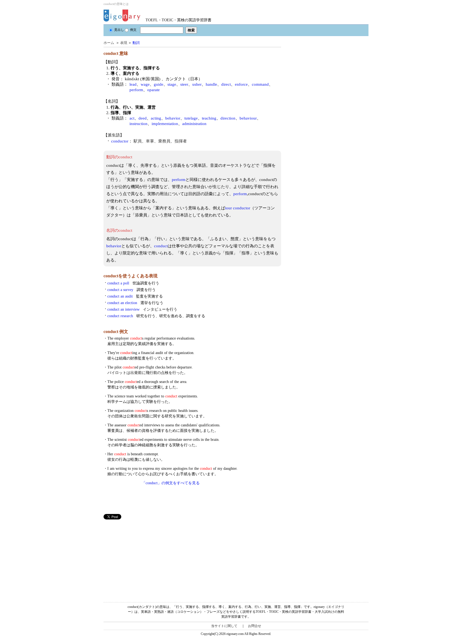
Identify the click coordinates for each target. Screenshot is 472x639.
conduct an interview (142, 309)
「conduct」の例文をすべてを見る (171, 483)
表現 (123, 43)
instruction (138, 123)
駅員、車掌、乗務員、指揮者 (160, 141)
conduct (161, 246)
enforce (241, 84)
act (131, 118)
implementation (165, 123)
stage (171, 84)
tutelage (191, 118)
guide (158, 84)
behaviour (248, 118)
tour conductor (237, 208)
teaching (209, 118)
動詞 (136, 43)
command (260, 84)
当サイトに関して (224, 626)
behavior (172, 118)
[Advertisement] (144, 558)
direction (227, 118)
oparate (153, 90)
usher (197, 84)
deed (142, 118)
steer (184, 84)
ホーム (109, 43)
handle (211, 84)
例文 (133, 30)
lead (133, 84)
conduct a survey (131, 290)
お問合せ (254, 626)
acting (156, 118)
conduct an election (135, 303)
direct (226, 84)
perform (136, 90)
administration (194, 123)
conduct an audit (135, 296)
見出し (119, 30)
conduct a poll (133, 283)
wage (145, 84)
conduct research (156, 316)
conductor (119, 141)
